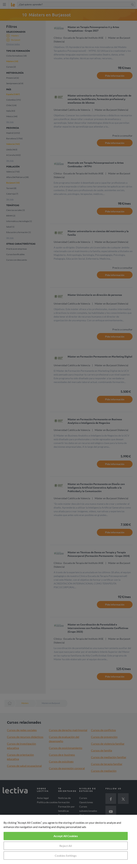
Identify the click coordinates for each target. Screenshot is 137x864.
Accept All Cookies (66, 836)
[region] (68, 839)
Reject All (65, 845)
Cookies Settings (66, 855)
